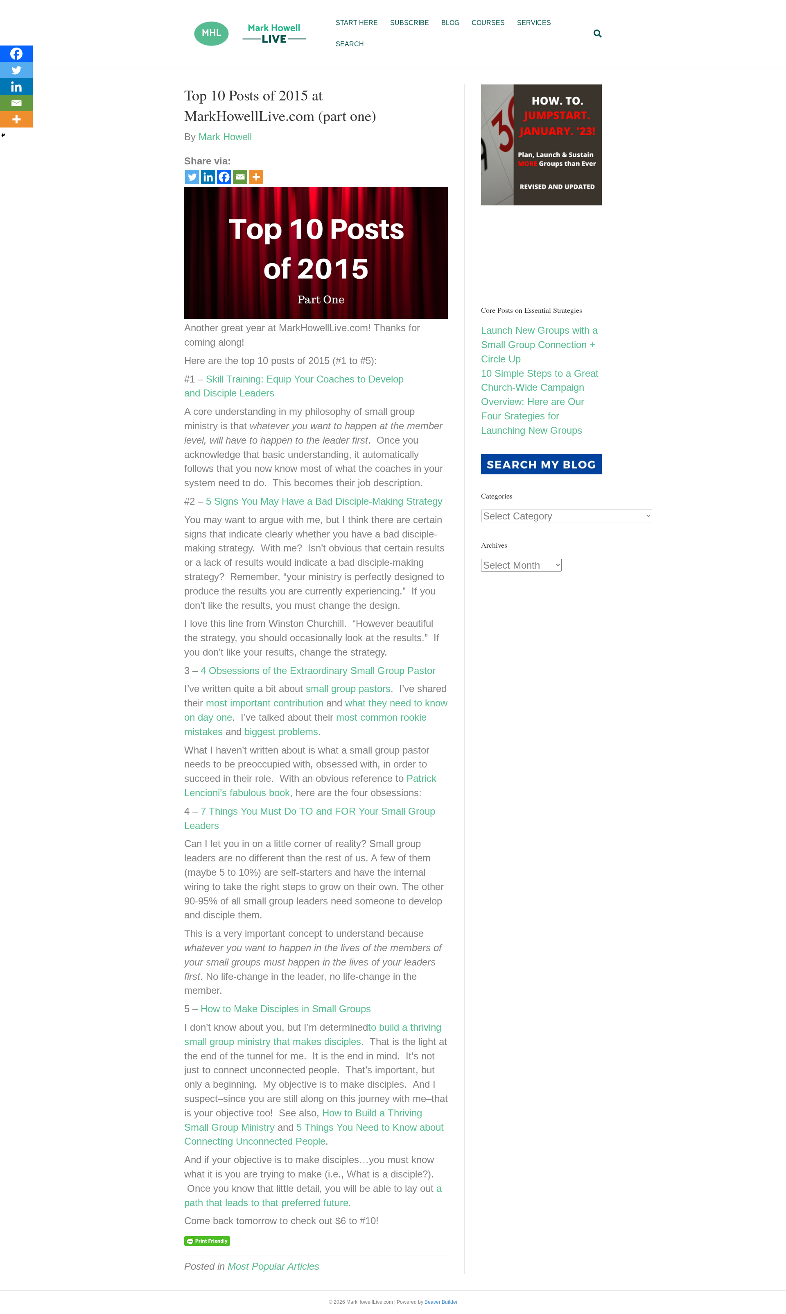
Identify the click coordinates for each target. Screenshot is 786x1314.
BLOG (450, 22)
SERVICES (534, 22)
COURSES (488, 22)
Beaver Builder (441, 1302)
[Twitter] (192, 177)
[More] (256, 177)
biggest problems (281, 731)
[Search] (594, 33)
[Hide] (3, 135)
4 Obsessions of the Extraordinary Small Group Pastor (318, 670)
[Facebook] (224, 177)
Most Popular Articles (273, 1266)
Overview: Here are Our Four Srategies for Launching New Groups (532, 416)
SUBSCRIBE (409, 22)
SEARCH (350, 44)
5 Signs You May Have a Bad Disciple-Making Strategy (324, 501)
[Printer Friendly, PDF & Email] (207, 1240)
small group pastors (348, 688)
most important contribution (264, 702)
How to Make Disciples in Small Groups (286, 1008)
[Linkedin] (208, 177)
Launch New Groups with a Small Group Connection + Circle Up (539, 344)
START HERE (357, 22)
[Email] (240, 177)
